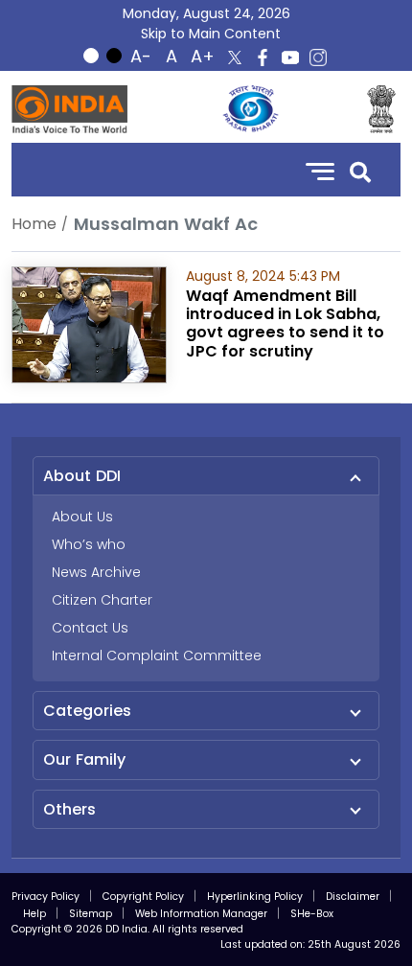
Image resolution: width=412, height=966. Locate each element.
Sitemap (90, 914)
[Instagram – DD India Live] (318, 57)
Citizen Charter (102, 600)
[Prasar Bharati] (250, 109)
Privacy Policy (45, 896)
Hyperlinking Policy (255, 896)
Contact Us (90, 627)
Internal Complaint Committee (157, 655)
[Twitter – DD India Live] (234, 57)
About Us (82, 516)
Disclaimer (352, 896)
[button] (360, 170)
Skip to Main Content (211, 33)
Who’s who (89, 544)
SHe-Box (311, 914)
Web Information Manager (201, 914)
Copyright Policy (143, 896)
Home (34, 224)
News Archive (96, 572)
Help (34, 914)
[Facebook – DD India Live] (262, 57)
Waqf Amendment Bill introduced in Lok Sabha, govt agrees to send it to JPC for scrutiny (285, 323)
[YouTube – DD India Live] (290, 57)
